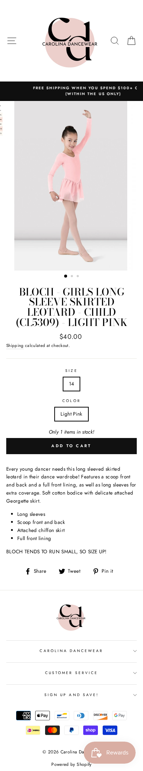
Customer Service (71, 673)
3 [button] (78, 277)
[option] (71, 186)
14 (71, 383)
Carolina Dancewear (71, 651)
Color (71, 400)
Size (71, 370)
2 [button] (72, 277)
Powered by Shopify (71, 764)
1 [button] (66, 276)
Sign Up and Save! (71, 695)
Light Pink (71, 413)
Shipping (15, 345)
